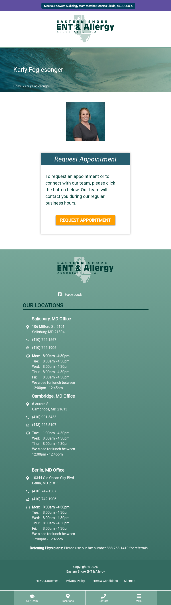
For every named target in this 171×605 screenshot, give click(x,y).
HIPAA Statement (48, 581)
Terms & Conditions (104, 581)
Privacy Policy (75, 581)
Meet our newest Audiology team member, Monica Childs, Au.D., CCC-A (88, 6)
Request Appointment (85, 220)
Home (17, 86)
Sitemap (129, 581)
